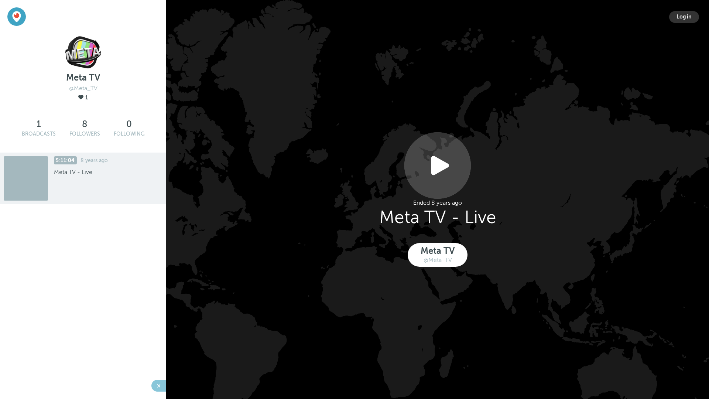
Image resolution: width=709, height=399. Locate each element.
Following (129, 134)
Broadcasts (39, 134)
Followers (84, 134)
